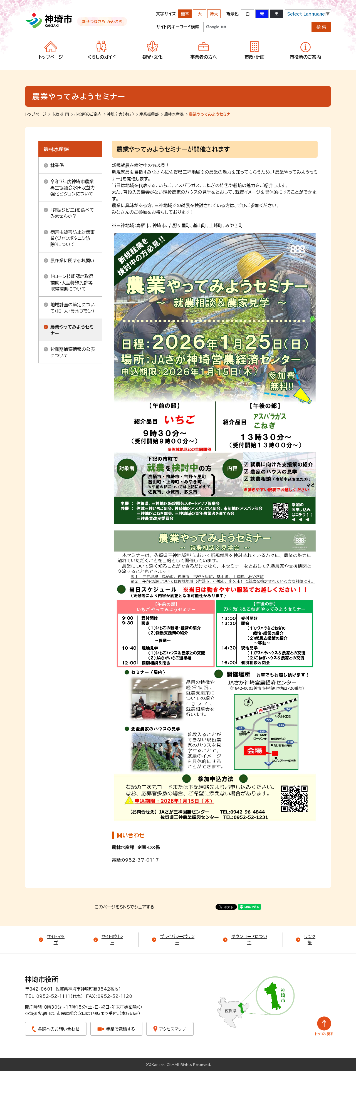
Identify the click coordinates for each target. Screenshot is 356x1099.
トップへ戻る (324, 1026)
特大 (214, 14)
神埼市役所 (41, 979)
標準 (185, 14)
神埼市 (49, 21)
